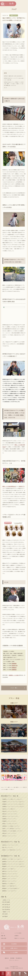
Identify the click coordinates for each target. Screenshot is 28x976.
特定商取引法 (19, 958)
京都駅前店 (14, 669)
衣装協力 (17, 935)
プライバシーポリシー (14, 960)
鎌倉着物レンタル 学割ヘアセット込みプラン (12, 859)
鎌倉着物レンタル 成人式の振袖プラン (11, 888)
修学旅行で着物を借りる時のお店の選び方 (13, 76)
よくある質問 (14, 952)
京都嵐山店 (14, 667)
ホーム (2, 933)
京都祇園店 (14, 663)
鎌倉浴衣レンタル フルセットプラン (10, 876)
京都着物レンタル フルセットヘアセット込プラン (13, 806)
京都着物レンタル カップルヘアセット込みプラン (13, 801)
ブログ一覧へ (14, 688)
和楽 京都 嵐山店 (6, 907)
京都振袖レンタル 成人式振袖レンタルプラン (12, 831)
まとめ (5, 87)
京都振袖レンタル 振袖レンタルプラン (10, 826)
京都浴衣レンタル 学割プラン (9, 809)
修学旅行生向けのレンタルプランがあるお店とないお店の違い (13, 79)
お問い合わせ (14, 948)
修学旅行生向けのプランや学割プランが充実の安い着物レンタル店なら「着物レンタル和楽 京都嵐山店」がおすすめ (13, 83)
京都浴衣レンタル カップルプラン (9, 811)
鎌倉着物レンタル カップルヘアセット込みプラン (13, 861)
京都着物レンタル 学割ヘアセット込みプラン (12, 799)
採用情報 (12, 958)
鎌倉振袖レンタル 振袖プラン (9, 883)
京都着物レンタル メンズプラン (9, 821)
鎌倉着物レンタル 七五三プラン (9, 891)
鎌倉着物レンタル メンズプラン (9, 878)
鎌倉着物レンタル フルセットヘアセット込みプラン (13, 866)
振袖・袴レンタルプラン (7, 847)
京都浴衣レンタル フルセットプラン (10, 816)
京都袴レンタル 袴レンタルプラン (9, 823)
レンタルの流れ (18, 933)
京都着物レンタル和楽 (14, 675)
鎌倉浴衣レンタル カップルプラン (9, 873)
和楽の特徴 (3, 938)
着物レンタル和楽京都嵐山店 (9, 486)
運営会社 (7, 958)
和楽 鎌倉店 (5, 916)
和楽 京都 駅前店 (6, 909)
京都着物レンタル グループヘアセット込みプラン (13, 804)
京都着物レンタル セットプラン (9, 818)
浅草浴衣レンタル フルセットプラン (10, 845)
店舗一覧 (3, 935)
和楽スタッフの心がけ (20, 938)
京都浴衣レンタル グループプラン (9, 814)
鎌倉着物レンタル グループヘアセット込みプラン (13, 864)
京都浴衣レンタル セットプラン (9, 836)
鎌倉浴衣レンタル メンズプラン (9, 881)
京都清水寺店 (14, 665)
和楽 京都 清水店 (6, 904)
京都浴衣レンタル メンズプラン (9, 833)
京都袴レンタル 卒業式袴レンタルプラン (11, 828)
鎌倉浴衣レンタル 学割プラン (9, 869)
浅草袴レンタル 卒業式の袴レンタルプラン (11, 850)
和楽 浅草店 (5, 914)
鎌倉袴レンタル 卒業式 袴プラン (9, 886)
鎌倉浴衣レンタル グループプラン (9, 871)
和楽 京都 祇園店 (6, 902)
